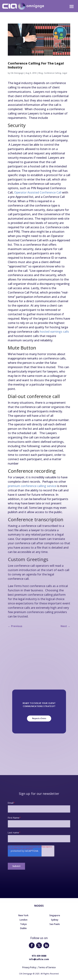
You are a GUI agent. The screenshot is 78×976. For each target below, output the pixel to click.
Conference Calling (52, 73)
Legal (64, 73)
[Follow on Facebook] (32, 945)
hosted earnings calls (54, 332)
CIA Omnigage (17, 73)
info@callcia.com (39, 959)
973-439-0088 (39, 955)
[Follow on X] (39, 945)
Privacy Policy (29, 967)
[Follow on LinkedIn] (46, 945)
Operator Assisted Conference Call (37, 192)
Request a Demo (39, 718)
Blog (40, 73)
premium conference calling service (32, 486)
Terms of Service (47, 967)
